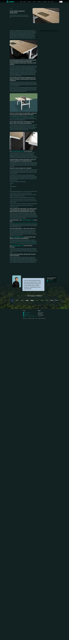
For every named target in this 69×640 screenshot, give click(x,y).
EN (61, 1)
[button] (25, 2)
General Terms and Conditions (31, 318)
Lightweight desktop (40, 313)
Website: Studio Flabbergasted (41, 318)
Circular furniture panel (40, 314)
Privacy (36, 318)
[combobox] (60, 2)
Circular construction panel (41, 315)
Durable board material (40, 312)
